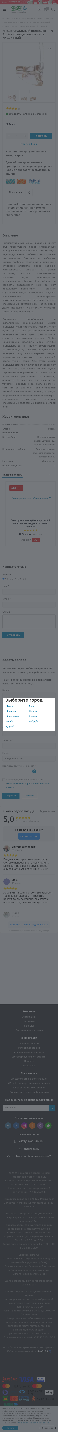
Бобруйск (34, 721)
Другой (10, 726)
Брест (32, 706)
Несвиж (33, 711)
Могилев (11, 711)
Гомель (33, 716)
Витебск (10, 721)
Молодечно (12, 716)
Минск (9, 706)
